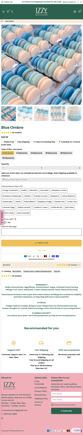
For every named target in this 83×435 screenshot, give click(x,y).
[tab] (41, 265)
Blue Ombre (10, 21)
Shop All (57, 271)
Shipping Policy (41, 398)
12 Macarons (21, 153)
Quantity (5, 164)
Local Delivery (40, 387)
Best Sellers (17, 271)
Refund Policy (40, 395)
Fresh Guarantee (39, 382)
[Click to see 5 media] (74, 113)
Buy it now (41, 250)
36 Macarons (51, 153)
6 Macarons (7, 153)
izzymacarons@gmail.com (14, 410)
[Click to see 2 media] (25, 113)
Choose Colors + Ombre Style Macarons (37, 271)
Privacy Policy (40, 391)
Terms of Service (38, 403)
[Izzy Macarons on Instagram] (2, 2)
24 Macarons (36, 153)
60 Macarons (8, 158)
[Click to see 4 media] (58, 113)
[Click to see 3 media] (41, 113)
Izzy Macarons (19, 431)
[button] (6, 132)
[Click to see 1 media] (8, 113)
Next (79, 65)
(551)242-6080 (9, 414)
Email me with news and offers (64, 405)
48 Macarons (66, 153)
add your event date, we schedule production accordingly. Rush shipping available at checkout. (39, 174)
